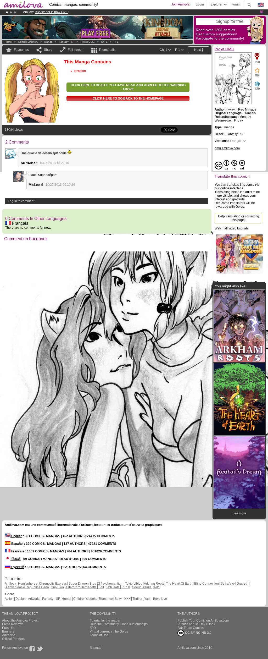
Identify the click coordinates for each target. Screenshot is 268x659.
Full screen (75, 50)
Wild (156, 587)
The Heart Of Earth (179, 583)
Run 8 (125, 587)
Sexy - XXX (123, 599)
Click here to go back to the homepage (128, 98)
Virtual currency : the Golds (109, 631)
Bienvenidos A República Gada (27, 587)
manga (48, 41)
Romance (106, 599)
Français (19, 223)
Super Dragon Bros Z (84, 583)
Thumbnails (107, 50)
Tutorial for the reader (105, 620)
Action (9, 599)
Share (48, 50)
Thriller (137, 599)
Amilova (10, 583)
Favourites (21, 50)
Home (8, 41)
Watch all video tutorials (231, 228)
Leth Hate (113, 587)
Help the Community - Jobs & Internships (119, 624)
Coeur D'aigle (142, 587)
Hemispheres (27, 583)
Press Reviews (12, 624)
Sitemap (96, 648)
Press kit (8, 628)
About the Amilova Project (20, 620)
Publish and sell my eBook (196, 624)
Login (200, 4)
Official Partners (13, 639)
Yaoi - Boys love (155, 599)
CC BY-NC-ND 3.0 (197, 633)
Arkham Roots (154, 583)
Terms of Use (99, 635)
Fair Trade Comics (190, 628)
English (16, 536)
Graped (242, 583)
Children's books (85, 599)
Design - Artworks (27, 599)
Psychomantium (111, 583)
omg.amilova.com (227, 148)
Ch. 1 (104, 41)
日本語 (15, 559)
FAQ (93, 628)
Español (16, 544)
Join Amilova (180, 4)
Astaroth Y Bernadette (81, 587)
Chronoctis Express (53, 583)
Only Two (57, 587)
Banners (8, 631)
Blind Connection (206, 583)
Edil (101, 587)
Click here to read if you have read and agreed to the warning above (128, 87)
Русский (17, 567)
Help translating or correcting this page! (238, 218)
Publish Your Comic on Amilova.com (203, 620)
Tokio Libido (133, 583)
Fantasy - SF (66, 41)
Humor (66, 599)
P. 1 (116, 41)
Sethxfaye (228, 583)
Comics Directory (28, 41)
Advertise (8, 635)
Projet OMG (88, 41)
